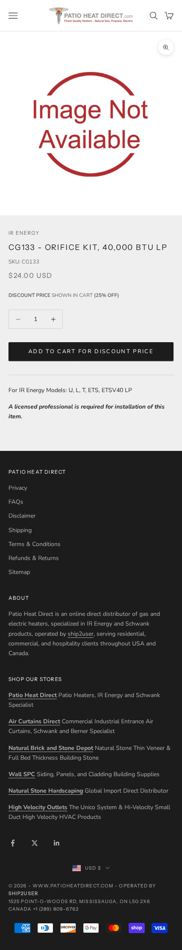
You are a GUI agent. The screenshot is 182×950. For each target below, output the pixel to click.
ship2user (81, 634)
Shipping (20, 530)
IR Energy (23, 233)
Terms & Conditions (34, 544)
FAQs (15, 502)
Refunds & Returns (33, 558)
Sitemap (19, 572)
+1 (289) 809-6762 (56, 909)
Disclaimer (22, 516)
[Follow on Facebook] (12, 843)
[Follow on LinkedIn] (56, 843)
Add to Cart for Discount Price (91, 351)
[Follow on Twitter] (34, 843)
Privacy (17, 488)
